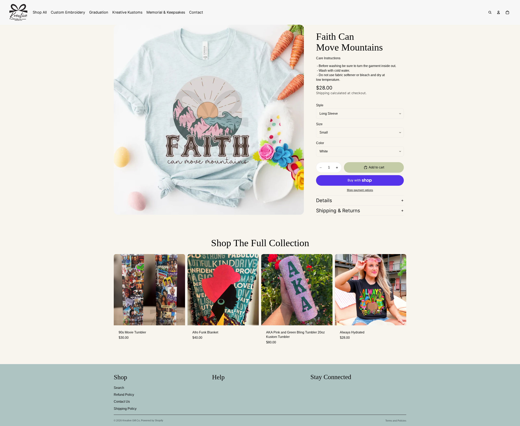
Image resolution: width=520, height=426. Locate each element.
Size (319, 124)
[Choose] (326, 319)
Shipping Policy (125, 408)
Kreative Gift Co (131, 420)
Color (320, 143)
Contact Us (122, 401)
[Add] (178, 319)
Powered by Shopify (152, 420)
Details (324, 200)
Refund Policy (124, 394)
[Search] (489, 12)
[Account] (498, 12)
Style (319, 105)
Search (119, 387)
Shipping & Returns (338, 211)
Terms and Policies (395, 420)
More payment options (360, 190)
